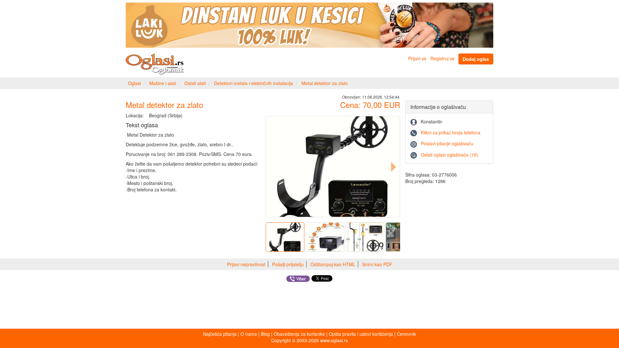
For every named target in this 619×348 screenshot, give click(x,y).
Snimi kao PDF (377, 264)
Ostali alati (195, 83)
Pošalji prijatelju (288, 264)
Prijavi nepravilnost (246, 264)
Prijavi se (417, 58)
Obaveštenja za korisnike (299, 334)
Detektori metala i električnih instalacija (253, 83)
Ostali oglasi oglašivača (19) (449, 154)
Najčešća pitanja (220, 334)
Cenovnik (406, 334)
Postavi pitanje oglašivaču (447, 143)
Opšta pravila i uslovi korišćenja (361, 334)
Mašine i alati (162, 83)
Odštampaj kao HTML (332, 264)
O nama (249, 334)
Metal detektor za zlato (324, 83)
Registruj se (442, 58)
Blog (265, 334)
